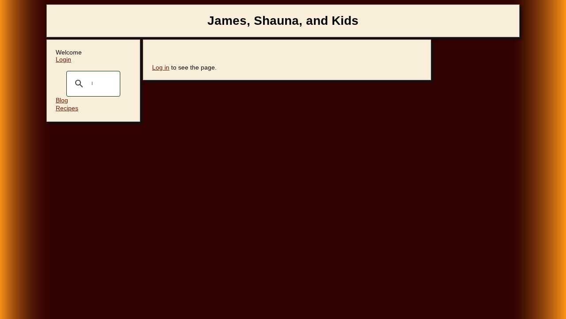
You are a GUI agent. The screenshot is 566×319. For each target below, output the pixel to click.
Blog (62, 100)
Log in (160, 67)
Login (63, 59)
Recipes (67, 108)
